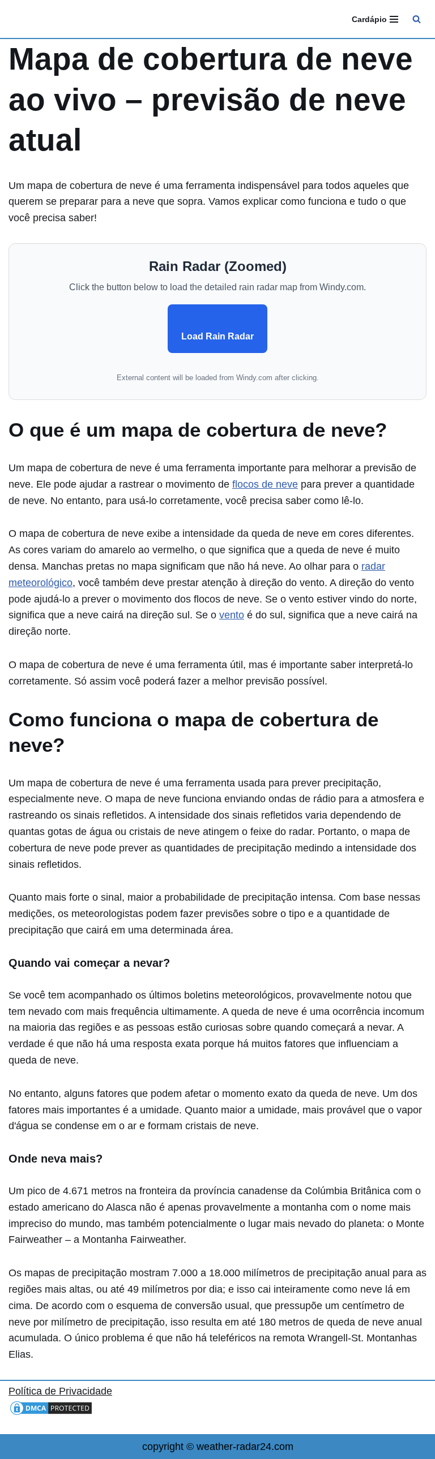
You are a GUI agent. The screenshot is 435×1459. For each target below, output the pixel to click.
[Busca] (416, 19)
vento (231, 615)
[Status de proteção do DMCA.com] (50, 1413)
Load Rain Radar (217, 336)
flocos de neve (265, 484)
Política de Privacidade (60, 1391)
